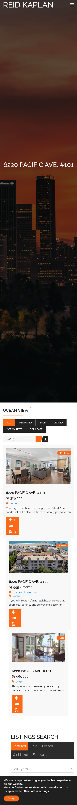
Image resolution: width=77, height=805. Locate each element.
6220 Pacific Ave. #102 (29, 582)
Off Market (14, 429)
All (9, 422)
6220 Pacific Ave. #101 (25, 493)
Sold (43, 422)
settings (44, 791)
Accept (11, 798)
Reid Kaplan (28, 4)
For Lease (36, 429)
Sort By (11, 439)
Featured (25, 422)
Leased (58, 422)
